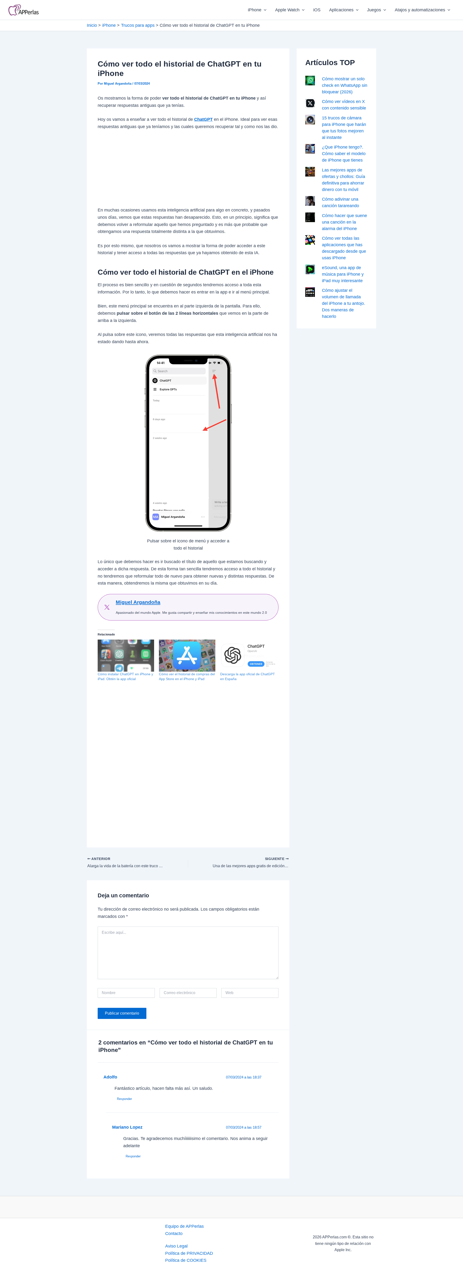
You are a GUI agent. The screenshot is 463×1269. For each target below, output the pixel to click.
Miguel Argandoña (138, 602)
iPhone (254, 9)
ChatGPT (203, 119)
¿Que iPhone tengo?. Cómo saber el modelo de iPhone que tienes (344, 154)
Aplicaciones (341, 9)
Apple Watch (287, 9)
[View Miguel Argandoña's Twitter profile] (107, 607)
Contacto (174, 1233)
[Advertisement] (188, 171)
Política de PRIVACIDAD (189, 1253)
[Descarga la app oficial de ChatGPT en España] (248, 656)
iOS (316, 9)
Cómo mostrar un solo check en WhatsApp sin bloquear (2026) (344, 85)
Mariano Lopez (127, 1127)
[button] (263, 10)
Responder (124, 1099)
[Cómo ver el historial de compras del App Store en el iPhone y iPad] (187, 656)
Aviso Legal (176, 1246)
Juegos (374, 9)
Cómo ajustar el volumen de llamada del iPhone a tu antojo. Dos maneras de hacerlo (343, 303)
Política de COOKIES (185, 1260)
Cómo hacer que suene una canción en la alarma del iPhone (344, 222)
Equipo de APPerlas (184, 1226)
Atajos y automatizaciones (420, 9)
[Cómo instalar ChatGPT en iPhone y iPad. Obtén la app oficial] (126, 656)
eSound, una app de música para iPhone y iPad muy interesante (343, 274)
